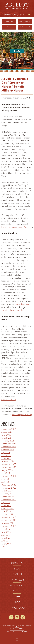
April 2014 (6, 546)
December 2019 (8, 496)
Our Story (17, 563)
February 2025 (7, 440)
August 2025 (7, 431)
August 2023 (7, 470)
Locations (9, 21)
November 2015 (8, 525)
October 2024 (7, 449)
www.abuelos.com (23, 304)
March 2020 (7, 490)
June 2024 (6, 455)
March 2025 (7, 437)
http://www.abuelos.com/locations (16, 226)
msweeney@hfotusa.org (22, 414)
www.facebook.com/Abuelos (14, 310)
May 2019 (6, 505)
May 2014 (6, 543)
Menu (9, 27)
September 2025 (8, 428)
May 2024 (6, 458)
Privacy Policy (17, 607)
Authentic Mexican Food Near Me (17, 631)
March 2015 (7, 537)
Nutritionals (17, 585)
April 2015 (6, 534)
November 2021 (8, 475)
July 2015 (5, 529)
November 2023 (8, 464)
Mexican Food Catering (17, 630)
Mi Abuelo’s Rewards (24, 27)
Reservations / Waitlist (15, 14)
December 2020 (8, 484)
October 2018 (7, 508)
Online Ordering (25, 21)
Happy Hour (17, 579)
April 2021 (6, 481)
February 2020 (7, 493)
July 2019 (5, 502)
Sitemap (17, 627)
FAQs (17, 568)
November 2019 (8, 499)
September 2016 (8, 520)
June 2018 (6, 511)
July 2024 (5, 452)
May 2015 (6, 531)
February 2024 (7, 461)
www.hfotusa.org (8, 399)
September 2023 (8, 467)
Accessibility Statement (17, 628)
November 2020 (8, 487)
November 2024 (8, 446)
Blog (17, 602)
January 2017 (7, 514)
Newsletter (17, 574)
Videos (17, 591)
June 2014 (6, 540)
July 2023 (5, 473)
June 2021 (6, 478)
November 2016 (8, 517)
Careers (17, 596)
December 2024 (8, 443)
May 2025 (6, 434)
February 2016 (7, 523)
